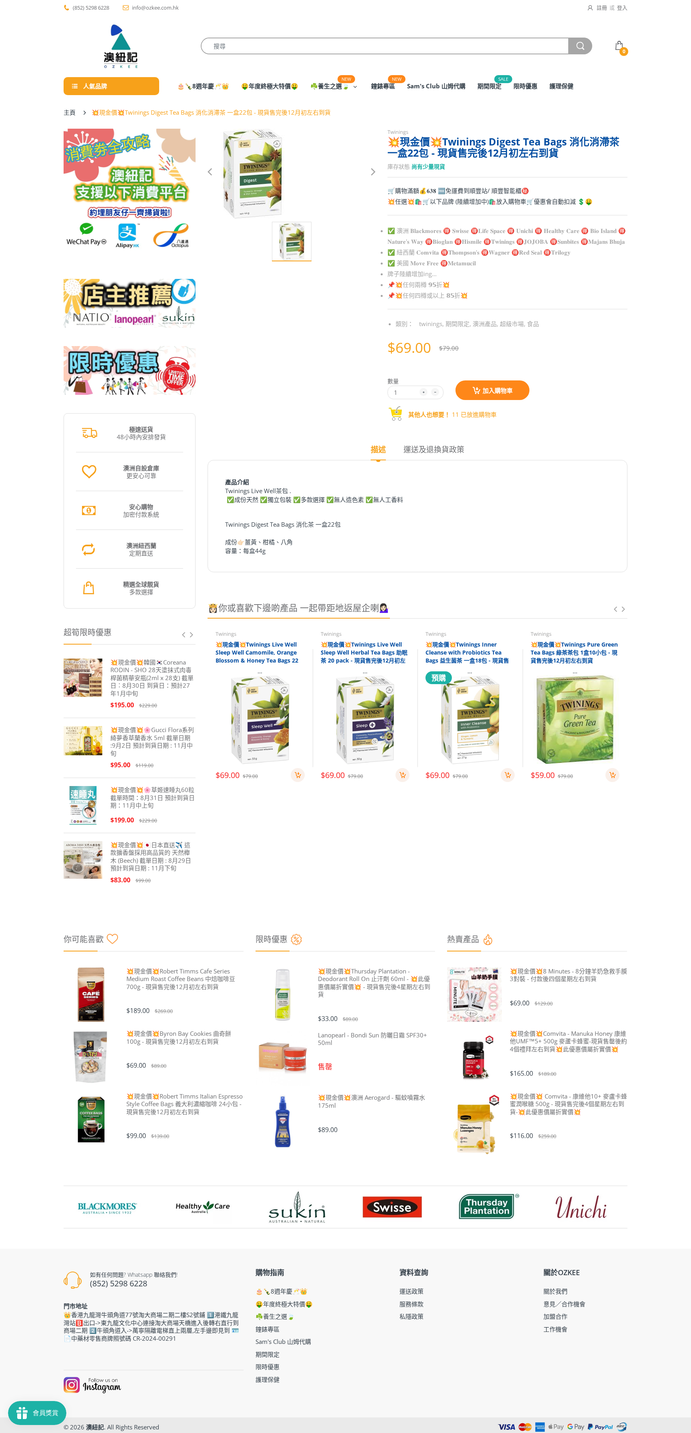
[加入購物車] (298, 775)
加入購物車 (498, 390)
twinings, (431, 324)
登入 (622, 7)
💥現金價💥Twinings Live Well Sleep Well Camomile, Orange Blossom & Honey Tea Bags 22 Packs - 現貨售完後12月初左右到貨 (257, 660)
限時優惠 (272, 939)
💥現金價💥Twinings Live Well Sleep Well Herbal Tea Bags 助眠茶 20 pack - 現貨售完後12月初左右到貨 (364, 656)
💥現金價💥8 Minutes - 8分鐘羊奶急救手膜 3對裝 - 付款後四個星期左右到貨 (568, 975)
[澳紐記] (120, 46)
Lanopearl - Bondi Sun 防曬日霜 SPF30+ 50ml (372, 1039)
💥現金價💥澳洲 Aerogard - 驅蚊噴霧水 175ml (371, 1101)
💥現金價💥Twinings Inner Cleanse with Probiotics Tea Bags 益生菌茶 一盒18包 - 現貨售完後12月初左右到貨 (467, 656)
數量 (393, 381)
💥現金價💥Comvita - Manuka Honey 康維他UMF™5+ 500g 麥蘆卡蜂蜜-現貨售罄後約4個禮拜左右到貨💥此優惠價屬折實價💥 (568, 1041)
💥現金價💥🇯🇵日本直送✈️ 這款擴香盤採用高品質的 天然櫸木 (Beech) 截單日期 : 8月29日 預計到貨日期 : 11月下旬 (150, 856)
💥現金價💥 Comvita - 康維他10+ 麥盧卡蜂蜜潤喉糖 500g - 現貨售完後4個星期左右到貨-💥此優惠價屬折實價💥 (568, 1104)
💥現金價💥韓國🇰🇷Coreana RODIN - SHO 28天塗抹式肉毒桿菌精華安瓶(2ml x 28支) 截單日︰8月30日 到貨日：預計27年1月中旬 (152, 678)
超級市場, (512, 324)
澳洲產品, (485, 324)
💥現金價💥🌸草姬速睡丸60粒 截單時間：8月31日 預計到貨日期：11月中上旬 (152, 797)
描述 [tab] (378, 450)
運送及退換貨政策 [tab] (433, 450)
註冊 (601, 7)
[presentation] (184, 635)
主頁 (70, 112)
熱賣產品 (463, 939)
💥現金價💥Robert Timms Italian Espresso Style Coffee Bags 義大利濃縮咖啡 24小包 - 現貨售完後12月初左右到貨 (184, 1104)
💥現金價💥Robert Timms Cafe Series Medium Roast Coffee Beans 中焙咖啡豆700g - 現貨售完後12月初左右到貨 (180, 979)
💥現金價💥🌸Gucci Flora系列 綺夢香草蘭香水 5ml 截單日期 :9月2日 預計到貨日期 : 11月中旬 (152, 741)
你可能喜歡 (84, 939)
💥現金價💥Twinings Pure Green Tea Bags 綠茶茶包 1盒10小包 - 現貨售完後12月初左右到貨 (574, 652)
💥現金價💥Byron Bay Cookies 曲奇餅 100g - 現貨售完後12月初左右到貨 (178, 1037)
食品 (533, 324)
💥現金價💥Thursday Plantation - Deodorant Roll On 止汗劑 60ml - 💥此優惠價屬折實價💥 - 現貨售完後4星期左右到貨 (374, 983)
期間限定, (458, 324)
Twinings (397, 131)
